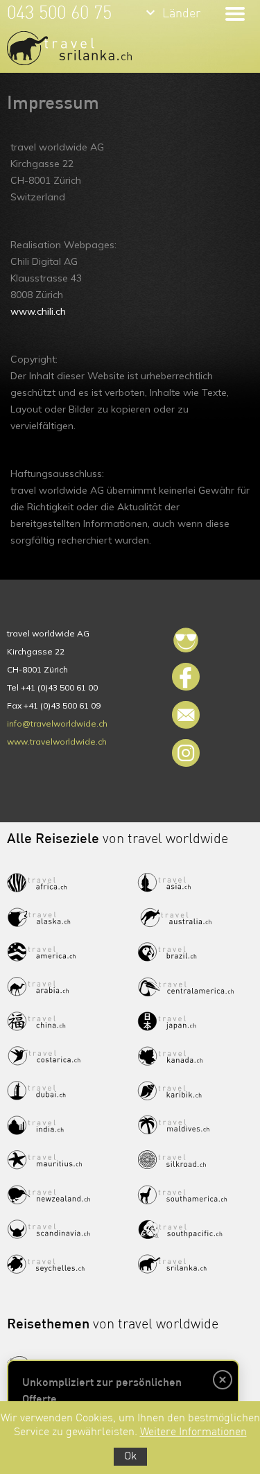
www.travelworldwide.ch (57, 741)
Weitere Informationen (193, 1432)
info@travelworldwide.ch (57, 723)
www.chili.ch (38, 311)
